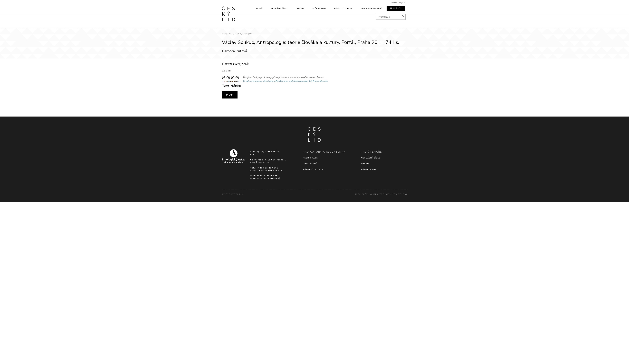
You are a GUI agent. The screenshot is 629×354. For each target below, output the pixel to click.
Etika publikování (371, 8)
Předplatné (368, 169)
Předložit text (343, 8)
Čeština (394, 3)
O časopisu (319, 8)
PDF (229, 94)
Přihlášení (396, 8)
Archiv (300, 8)
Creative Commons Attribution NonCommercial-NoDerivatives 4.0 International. (285, 80)
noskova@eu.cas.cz (270, 170)
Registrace (310, 158)
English (402, 3)
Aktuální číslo (279, 8)
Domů (259, 8)
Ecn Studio (399, 194)
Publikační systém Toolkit (372, 194)
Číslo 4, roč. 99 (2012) (244, 34)
